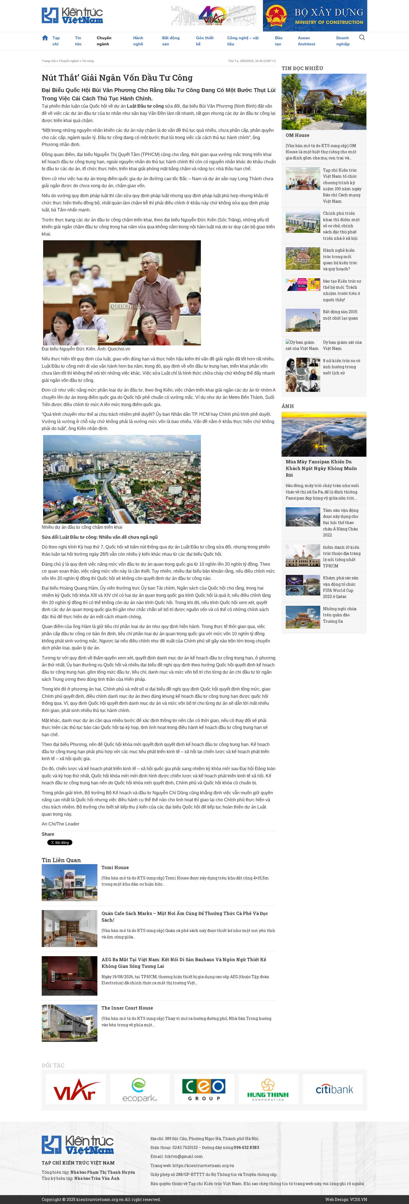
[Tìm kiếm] (362, 38)
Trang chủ (45, 38)
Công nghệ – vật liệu (243, 41)
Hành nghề (138, 41)
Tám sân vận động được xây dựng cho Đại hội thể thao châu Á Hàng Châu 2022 (340, 523)
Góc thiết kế (205, 41)
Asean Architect (306, 41)
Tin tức (78, 41)
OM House (297, 135)
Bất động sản (171, 41)
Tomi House (115, 867)
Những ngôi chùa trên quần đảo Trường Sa (339, 615)
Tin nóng (88, 61)
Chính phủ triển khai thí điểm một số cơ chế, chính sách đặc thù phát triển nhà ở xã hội (341, 226)
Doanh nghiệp (343, 41)
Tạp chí (56, 41)
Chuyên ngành (104, 41)
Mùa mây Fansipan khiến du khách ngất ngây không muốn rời (321, 468)
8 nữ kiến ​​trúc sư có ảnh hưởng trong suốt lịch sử (341, 367)
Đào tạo (279, 41)
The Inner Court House (127, 1008)
